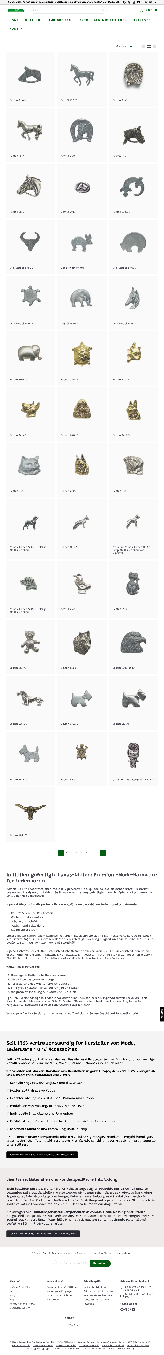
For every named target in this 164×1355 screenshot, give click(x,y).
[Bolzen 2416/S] (82, 470)
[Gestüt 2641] (82, 135)
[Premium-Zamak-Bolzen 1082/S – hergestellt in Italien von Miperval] (133, 529)
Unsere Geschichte (20, 1287)
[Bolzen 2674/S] (30, 759)
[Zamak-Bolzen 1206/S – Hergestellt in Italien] (30, 589)
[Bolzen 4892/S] (30, 814)
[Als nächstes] (103, 853)
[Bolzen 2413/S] (30, 414)
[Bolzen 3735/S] (82, 703)
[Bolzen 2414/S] (82, 414)
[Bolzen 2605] (133, 79)
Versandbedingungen (138, 1345)
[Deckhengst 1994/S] (133, 247)
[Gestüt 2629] (82, 588)
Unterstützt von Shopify (121, 1349)
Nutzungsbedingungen (60, 1291)
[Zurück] (61, 853)
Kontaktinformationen (97, 1300)
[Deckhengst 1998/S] (82, 247)
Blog (12, 1295)
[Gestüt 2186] (30, 191)
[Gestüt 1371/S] (82, 79)
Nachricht (89, 1304)
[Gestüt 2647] (133, 588)
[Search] (103, 10)
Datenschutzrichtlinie (59, 1295)
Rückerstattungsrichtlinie (62, 1287)
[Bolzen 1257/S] (30, 647)
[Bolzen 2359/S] (30, 703)
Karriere (14, 1291)
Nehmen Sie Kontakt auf (98, 1295)
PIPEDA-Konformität (66, 1345)
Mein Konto (53, 1300)
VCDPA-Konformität (89, 1345)
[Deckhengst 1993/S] (133, 303)
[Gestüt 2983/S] (30, 470)
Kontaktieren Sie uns (22, 1304)
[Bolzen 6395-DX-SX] (133, 647)
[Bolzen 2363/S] (30, 358)
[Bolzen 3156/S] (133, 703)
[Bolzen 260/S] (30, 79)
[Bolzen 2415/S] (133, 414)
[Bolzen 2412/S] (133, 358)
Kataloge (142, 20)
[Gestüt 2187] (30, 135)
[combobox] (68, 10)
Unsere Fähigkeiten (95, 1287)
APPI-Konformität (21, 1345)
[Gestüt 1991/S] (82, 303)
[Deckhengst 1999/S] (30, 247)
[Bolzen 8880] (82, 759)
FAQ (12, 1300)
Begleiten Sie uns (20, 1308)
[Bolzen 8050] (82, 647)
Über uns (34, 20)
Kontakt (17, 29)
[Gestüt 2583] (133, 470)
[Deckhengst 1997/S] (30, 303)
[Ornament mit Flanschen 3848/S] (133, 759)
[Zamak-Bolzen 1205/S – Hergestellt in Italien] (30, 527)
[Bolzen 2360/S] (82, 358)
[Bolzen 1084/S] (82, 526)
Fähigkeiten (60, 20)
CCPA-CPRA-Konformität (139, 1342)
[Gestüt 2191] (82, 191)
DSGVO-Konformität (43, 1345)
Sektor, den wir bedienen (102, 20)
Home (14, 20)
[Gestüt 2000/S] (133, 191)
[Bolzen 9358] (133, 135)
